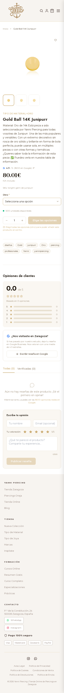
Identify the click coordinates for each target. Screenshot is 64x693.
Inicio (5, 28)
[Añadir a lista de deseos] (55, 40)
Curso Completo (13, 581)
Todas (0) (9, 368)
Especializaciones (14, 587)
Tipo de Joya (11, 538)
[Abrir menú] (58, 11)
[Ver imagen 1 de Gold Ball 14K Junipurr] (8, 100)
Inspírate (9, 550)
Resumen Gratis (13, 575)
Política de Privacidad (39, 666)
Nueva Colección (14, 526)
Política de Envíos (46, 675)
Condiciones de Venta (43, 670)
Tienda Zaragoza (14, 489)
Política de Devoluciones (21, 675)
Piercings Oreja (13, 495)
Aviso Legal (19, 666)
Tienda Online (12, 502)
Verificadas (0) (26, 368)
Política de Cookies (19, 670)
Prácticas (9, 593)
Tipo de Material (13, 532)
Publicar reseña (21, 461)
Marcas (8, 544)
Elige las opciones (45, 220)
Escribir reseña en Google (34, 354)
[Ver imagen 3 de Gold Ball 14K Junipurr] (34, 100)
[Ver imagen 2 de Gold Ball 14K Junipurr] (21, 100)
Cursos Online (12, 568)
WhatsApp (16, 620)
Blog (7, 508)
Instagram (16, 628)
